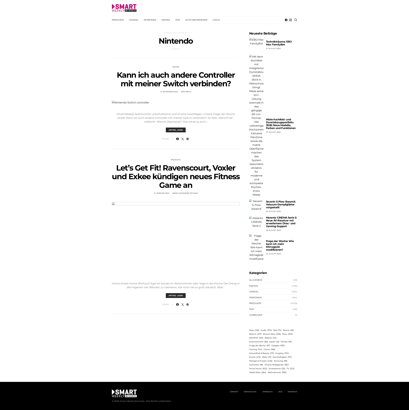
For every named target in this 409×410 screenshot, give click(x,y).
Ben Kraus (186, 92)
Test (177, 20)
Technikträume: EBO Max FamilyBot (279, 43)
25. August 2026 (273, 254)
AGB (280, 392)
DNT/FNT (256, 338)
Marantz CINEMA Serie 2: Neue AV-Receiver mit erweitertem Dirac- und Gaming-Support (281, 222)
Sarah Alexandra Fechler (185, 193)
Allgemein (255, 280)
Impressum (267, 392)
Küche (255, 357)
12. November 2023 (169, 92)
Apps (254, 330)
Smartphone (277, 368)
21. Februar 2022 (161, 193)
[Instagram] (290, 20)
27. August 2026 (273, 48)
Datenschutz (250, 392)
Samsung (280, 361)
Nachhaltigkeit (282, 357)
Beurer (288, 330)
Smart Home (258, 368)
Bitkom (255, 334)
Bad (277, 330)
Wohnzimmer (277, 372)
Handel (134, 20)
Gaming (255, 349)
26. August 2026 (273, 211)
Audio (266, 330)
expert (274, 341)
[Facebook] (286, 20)
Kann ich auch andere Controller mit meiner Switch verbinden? (176, 79)
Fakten (166, 20)
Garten (269, 349)
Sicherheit (256, 364)
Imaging (282, 353)
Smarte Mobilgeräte (277, 364)
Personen (150, 20)
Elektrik (271, 338)
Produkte (118, 20)
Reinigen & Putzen (260, 361)
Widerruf (292, 392)
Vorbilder (255, 315)
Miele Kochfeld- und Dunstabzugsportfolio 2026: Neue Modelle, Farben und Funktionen (281, 124)
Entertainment (258, 341)
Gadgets (278, 345)
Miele (266, 357)
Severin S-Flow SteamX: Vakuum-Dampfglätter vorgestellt (281, 204)
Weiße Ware (257, 372)
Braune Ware (272, 334)
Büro (287, 334)
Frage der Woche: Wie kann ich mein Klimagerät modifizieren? (280, 245)
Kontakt (234, 392)
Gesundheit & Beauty (261, 353)
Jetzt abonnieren (196, 20)
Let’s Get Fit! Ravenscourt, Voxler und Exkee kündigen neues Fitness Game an (175, 176)
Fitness (286, 341)
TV (290, 368)
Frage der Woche (259, 345)
